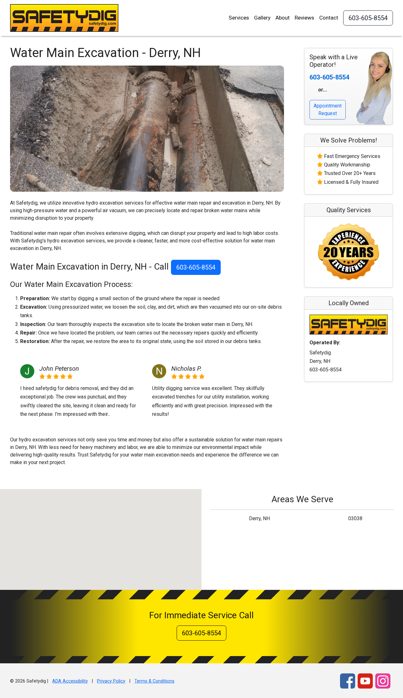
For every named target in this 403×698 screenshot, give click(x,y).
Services (239, 18)
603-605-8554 (368, 18)
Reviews (304, 18)
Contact (328, 18)
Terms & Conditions (154, 681)
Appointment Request (328, 109)
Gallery (262, 18)
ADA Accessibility (70, 681)
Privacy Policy (111, 681)
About (282, 18)
